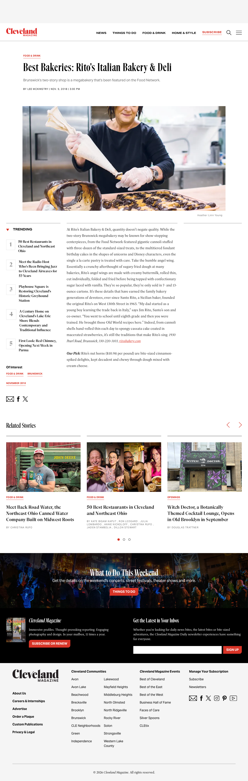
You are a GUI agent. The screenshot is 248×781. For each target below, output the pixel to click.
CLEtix (144, 726)
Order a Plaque (23, 717)
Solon (108, 726)
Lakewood (111, 679)
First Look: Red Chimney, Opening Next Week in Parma (37, 345)
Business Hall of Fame (155, 702)
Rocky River (112, 718)
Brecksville (79, 702)
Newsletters (197, 687)
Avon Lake (78, 687)
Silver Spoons (149, 718)
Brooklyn (77, 710)
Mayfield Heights (116, 687)
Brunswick (78, 718)
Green (75, 733)
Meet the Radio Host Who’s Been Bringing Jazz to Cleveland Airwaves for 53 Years (38, 269)
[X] (208, 698)
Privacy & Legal (23, 732)
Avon (74, 679)
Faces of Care (149, 710)
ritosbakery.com (130, 341)
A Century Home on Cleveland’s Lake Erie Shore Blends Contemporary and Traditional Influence (35, 321)
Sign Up (232, 650)
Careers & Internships (28, 701)
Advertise (19, 709)
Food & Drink (154, 33)
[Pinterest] (224, 698)
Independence (81, 741)
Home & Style (184, 33)
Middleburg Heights (118, 695)
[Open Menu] (239, 33)
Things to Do (124, 33)
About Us (19, 693)
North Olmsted (114, 702)
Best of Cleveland (152, 679)
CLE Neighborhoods (85, 726)
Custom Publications (27, 724)
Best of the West (151, 695)
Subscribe (212, 32)
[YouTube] (233, 698)
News (101, 33)
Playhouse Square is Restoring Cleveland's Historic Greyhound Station (35, 293)
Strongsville (112, 733)
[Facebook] (201, 698)
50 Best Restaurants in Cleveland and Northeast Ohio (36, 246)
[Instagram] (216, 698)
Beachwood (79, 695)
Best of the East (151, 687)
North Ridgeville (115, 710)
